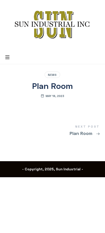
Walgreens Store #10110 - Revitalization (52, 130)
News (52, 74)
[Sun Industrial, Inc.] (52, 25)
